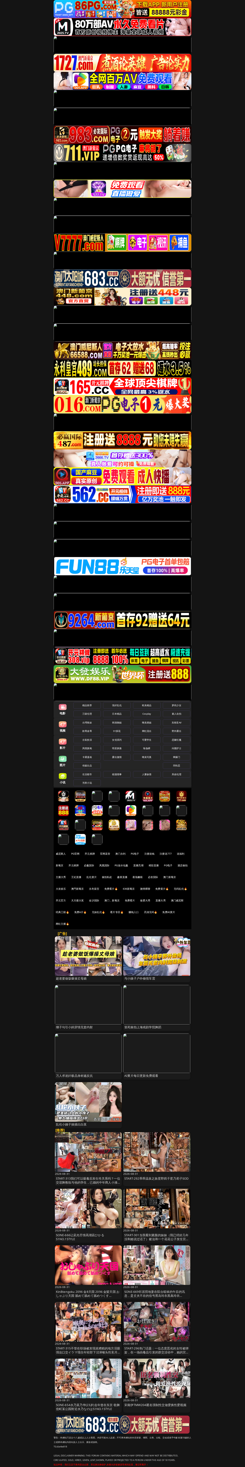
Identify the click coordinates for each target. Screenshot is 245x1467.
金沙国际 (94, 900)
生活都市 (87, 774)
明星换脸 (117, 748)
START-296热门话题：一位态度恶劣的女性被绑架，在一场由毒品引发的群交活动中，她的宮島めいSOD (156, 1352)
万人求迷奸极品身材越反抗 (74, 1076)
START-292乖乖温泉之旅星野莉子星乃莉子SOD (156, 1178)
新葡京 (59, 865)
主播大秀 (61, 877)
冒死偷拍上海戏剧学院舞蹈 (142, 1027)
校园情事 (117, 774)
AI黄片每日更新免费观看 (141, 1076)
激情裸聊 (145, 888)
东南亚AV (177, 722)
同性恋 (176, 765)
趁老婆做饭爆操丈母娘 (71, 978)
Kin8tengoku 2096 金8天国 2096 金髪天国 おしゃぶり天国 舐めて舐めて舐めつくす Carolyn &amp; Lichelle (88, 1296)
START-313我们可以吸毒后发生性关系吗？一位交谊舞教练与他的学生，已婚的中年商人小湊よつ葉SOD (88, 1182)
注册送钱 (149, 853)
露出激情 (117, 757)
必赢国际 (89, 865)
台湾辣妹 (87, 722)
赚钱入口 (134, 912)
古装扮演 (87, 739)
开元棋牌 (90, 853)
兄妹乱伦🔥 (98, 912)
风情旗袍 (87, 748)
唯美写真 (147, 757)
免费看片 (130, 900)
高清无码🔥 (150, 912)
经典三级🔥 (62, 912)
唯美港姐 (147, 722)
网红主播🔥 (62, 923)
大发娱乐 (61, 888)
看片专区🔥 (116, 912)
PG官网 (75, 853)
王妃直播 (76, 877)
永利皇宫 (94, 888)
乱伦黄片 (91, 877)
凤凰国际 (104, 865)
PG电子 (135, 853)
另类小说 (87, 782)
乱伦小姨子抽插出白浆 (71, 1124)
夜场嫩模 (138, 877)
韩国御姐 (117, 722)
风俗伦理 (176, 774)
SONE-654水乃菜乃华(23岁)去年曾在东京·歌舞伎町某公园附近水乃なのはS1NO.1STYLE (88, 1407)
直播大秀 (161, 900)
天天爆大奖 (77, 900)
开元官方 (61, 900)
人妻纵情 (147, 774)
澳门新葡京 (169, 877)
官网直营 (105, 853)
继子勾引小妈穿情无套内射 (74, 1027)
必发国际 (153, 877)
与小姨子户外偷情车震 (139, 978)
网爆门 (176, 757)
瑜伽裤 (146, 748)
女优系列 (117, 739)
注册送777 (166, 853)
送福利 (180, 853)
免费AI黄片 (168, 912)
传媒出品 (87, 765)
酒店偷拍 (183, 865)
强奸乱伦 (117, 705)
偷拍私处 (107, 877)
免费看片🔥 (111, 888)
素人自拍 (176, 713)
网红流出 (147, 731)
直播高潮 (138, 865)
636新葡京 (129, 888)
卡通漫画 (87, 757)
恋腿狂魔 (176, 739)
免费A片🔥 (80, 912)
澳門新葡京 (77, 888)
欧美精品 (147, 705)
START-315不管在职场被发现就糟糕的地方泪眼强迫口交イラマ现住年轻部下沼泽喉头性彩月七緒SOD (88, 1352)
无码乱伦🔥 (180, 888)
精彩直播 (154, 865)
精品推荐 (87, 705)
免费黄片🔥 (162, 888)
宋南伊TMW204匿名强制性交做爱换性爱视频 (155, 1405)
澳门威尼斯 (177, 900)
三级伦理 (87, 713)
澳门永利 (120, 853)
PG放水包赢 (121, 865)
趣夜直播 (122, 877)
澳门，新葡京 (112, 900)
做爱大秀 (145, 900)
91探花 (117, 731)
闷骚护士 (176, 748)
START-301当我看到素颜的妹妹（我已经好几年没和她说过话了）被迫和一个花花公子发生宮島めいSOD (156, 1239)
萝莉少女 (176, 705)
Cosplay (146, 713)
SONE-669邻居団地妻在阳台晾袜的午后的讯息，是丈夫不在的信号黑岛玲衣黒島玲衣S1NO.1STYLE (154, 1296)
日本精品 (117, 713)
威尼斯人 (61, 853)
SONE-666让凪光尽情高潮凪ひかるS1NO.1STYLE (80, 1237)
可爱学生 (147, 739)
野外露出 (176, 731)
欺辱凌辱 (87, 731)
